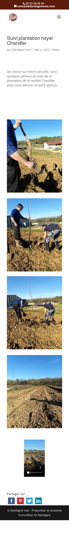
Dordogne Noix (21, 49)
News (56, 49)
